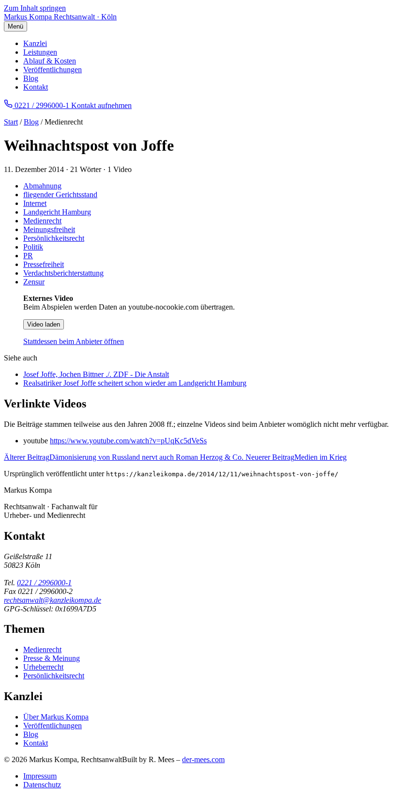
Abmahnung (42, 186)
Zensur (34, 282)
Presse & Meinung (51, 658)
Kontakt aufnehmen (101, 105)
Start (11, 122)
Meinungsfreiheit (49, 229)
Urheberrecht (43, 667)
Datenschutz (42, 785)
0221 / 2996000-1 (44, 582)
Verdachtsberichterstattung (63, 273)
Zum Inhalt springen (35, 8)
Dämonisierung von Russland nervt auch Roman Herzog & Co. (124, 457)
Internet (34, 203)
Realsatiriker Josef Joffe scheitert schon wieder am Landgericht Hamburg (134, 383)
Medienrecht (42, 221)
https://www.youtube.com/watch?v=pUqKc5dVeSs (128, 441)
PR (28, 255)
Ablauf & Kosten (49, 61)
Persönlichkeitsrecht (53, 238)
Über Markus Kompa (56, 717)
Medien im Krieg (296, 457)
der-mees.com (203, 759)
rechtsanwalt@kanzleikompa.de (52, 600)
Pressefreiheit (43, 264)
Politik (33, 247)
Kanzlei (35, 43)
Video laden (43, 324)
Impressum (40, 776)
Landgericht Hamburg (57, 212)
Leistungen (40, 52)
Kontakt (35, 87)
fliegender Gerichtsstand (60, 194)
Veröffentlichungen (52, 69)
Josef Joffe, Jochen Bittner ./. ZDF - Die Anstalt (96, 374)
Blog (30, 78)
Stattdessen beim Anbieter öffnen (73, 341)
